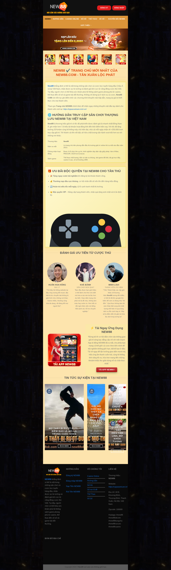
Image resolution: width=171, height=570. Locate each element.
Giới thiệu (85, 25)
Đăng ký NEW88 (73, 475)
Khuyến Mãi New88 (116, 19)
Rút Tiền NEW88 (73, 492)
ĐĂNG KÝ (104, 8)
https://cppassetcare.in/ (118, 487)
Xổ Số (101, 19)
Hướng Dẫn (58, 19)
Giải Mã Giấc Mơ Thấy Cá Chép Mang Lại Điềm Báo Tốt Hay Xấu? (96, 416)
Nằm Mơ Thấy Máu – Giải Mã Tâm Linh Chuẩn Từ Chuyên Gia (117, 398)
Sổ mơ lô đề (92, 490)
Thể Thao (93, 19)
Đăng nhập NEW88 (74, 481)
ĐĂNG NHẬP (119, 8)
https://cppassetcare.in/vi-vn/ (75, 109)
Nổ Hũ (83, 19)
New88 (48, 19)
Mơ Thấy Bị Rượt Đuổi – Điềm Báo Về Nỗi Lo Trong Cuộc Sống (64, 431)
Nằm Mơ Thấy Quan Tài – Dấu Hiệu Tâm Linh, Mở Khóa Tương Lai (117, 433)
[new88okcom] (58, 8)
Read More (64, 446)
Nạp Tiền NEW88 (73, 486)
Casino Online (72, 19)
